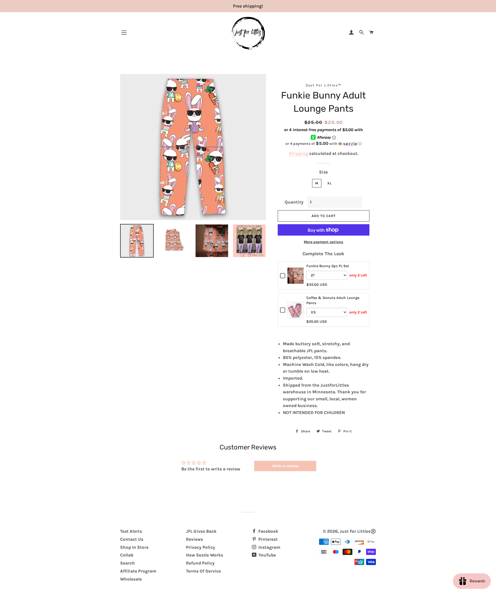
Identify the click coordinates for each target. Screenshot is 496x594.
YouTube (267, 555)
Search (127, 563)
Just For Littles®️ (358, 531)
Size (323, 172)
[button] (323, 143)
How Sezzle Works (204, 555)
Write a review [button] (285, 465)
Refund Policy (200, 563)
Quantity (294, 202)
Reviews (194, 539)
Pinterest (267, 539)
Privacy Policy (200, 547)
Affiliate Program (138, 571)
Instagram (268, 547)
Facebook (267, 531)
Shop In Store (134, 547)
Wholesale (131, 579)
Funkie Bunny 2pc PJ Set (327, 266)
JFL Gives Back (201, 531)
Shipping (298, 153)
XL (329, 183)
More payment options (323, 242)
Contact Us (131, 539)
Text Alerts (131, 531)
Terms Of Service (203, 571)
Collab (126, 555)
